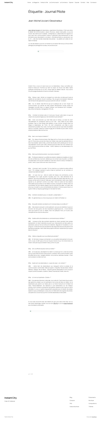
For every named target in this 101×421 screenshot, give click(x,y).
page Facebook (68, 303)
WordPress (94, 416)
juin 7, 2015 (30, 374)
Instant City (8, 2)
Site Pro (55, 303)
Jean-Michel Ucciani (34, 30)
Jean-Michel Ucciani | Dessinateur (45, 20)
